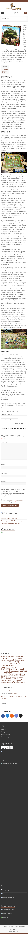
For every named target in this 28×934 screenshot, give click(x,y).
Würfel (15, 682)
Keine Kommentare (7, 414)
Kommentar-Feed (5, 734)
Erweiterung (14, 661)
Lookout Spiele (19, 673)
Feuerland (4, 665)
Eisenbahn (3, 662)
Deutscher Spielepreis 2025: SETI (10, 523)
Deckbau (8, 660)
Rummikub (9, 691)
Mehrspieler (4, 675)
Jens (4, 411)
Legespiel (20, 405)
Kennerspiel (18, 669)
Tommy (3, 696)
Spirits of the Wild (19, 424)
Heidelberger (6, 667)
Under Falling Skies (9, 420)
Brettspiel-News (12, 513)
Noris (8, 675)
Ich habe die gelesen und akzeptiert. (12, 501)
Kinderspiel (5, 671)
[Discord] (16, 716)
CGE (18, 658)
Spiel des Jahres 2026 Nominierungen (12, 521)
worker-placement (6, 682)
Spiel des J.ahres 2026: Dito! (9, 518)
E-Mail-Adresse (5, 474)
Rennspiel (20, 677)
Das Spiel (4, 71)
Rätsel (3, 679)
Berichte (13, 658)
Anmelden (3, 729)
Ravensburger (13, 677)
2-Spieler (4, 656)
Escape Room (22, 662)
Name (3, 464)
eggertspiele (20, 660)
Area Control (12, 404)
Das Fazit (4, 72)
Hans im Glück (12, 666)
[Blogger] (12, 716)
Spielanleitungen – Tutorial (14, 931)
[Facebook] (3, 716)
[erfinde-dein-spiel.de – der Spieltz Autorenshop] (6, 913)
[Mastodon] (7, 716)
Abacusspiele (11, 656)
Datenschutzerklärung (16, 500)
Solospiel (18, 679)
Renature (19, 411)
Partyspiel (13, 675)
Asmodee (5, 658)
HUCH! (14, 667)
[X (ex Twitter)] (21, 716)
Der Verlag (5, 69)
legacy (2, 673)
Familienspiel (11, 405)
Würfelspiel (20, 682)
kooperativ (14, 671)
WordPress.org (5, 737)
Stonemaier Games (10, 680)
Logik (14, 673)
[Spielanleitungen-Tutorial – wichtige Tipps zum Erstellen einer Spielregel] (8, 909)
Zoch (24, 682)
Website (3, 481)
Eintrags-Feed (4, 732)
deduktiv (14, 660)
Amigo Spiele (19, 656)
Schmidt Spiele (10, 679)
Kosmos (23, 670)
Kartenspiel (7, 668)
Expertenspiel (4, 664)
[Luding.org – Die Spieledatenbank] (4, 917)
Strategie (19, 680)
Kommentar (5, 442)
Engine (7, 662)
